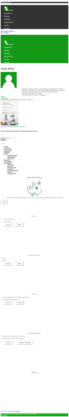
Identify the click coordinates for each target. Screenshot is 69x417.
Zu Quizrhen (4, 415)
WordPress (17, 411)
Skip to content (5, 32)
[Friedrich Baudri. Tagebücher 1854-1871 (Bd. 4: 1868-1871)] (10, 125)
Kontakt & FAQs (8, 22)
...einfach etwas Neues (9, 219)
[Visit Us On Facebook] (7, 131)
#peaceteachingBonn (13, 170)
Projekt (6, 154)
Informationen (8, 13)
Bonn (4, 260)
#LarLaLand (10, 158)
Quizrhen (6, 25)
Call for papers (8, 149)
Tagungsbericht (8, 161)
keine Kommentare (20, 126)
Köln (4, 258)
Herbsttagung (7, 151)
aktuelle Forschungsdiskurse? (10, 299)
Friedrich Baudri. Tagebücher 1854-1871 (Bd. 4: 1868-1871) (17, 99)
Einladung (7, 16)
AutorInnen (7, 19)
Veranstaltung (7, 163)
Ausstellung (7, 148)
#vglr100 (9, 172)
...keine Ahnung (7, 221)
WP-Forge (10, 411)
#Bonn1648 (10, 164)
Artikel (6, 146)
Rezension (12, 126)
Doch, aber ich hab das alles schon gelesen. (14, 336)
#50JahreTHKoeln (12, 155)
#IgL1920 (10, 166)
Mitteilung (7, 152)
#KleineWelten (11, 157)
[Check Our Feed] (32, 131)
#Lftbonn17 (10, 169)
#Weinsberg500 (11, 173)
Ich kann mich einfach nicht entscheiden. (13, 338)
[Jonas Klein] (9, 87)
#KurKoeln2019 (11, 167)
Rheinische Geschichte (6, 2)
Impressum (7, 28)
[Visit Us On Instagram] (20, 131)
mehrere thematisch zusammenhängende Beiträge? (16, 297)
